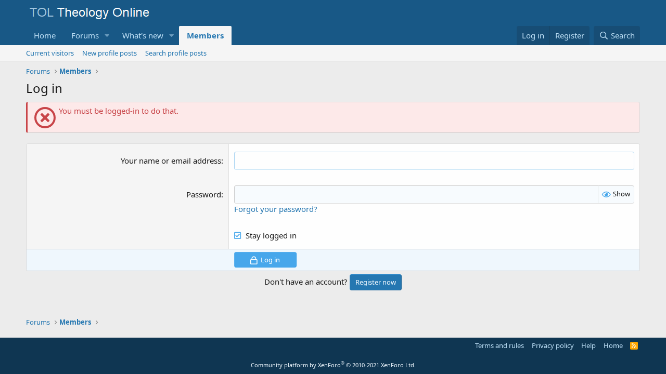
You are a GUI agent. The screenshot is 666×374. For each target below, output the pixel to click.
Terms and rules (499, 345)
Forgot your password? (275, 209)
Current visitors (50, 53)
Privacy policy (553, 345)
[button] (107, 35)
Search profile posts (176, 53)
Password (203, 194)
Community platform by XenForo (333, 365)
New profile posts (109, 53)
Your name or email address (171, 160)
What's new (142, 35)
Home (45, 35)
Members (205, 35)
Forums (85, 35)
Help (588, 345)
